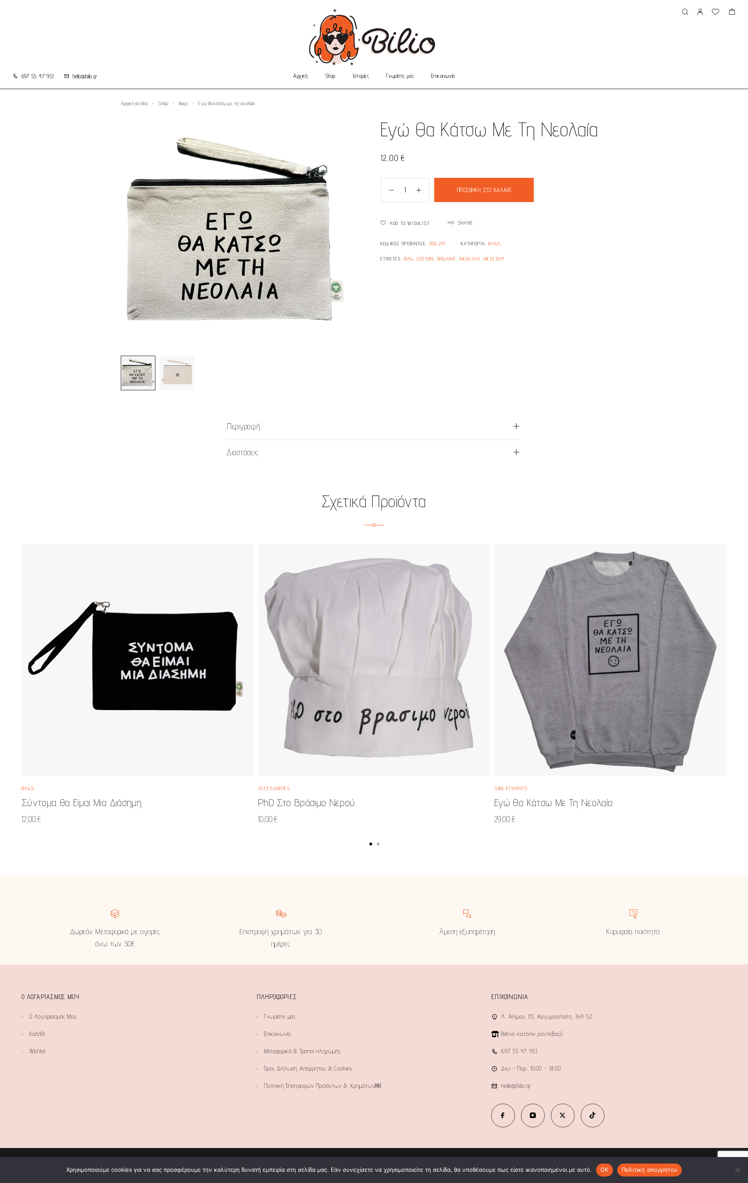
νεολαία (470, 258)
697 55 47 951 (38, 76)
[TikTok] (592, 1115)
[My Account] (700, 12)
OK (604, 1169)
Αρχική (300, 76)
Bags (183, 103)
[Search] (685, 12)
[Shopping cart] (732, 12)
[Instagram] (533, 1115)
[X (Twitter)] (562, 1115)
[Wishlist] (715, 12)
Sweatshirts (511, 788)
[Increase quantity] (422, 190)
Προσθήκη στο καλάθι (484, 189)
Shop (330, 76)
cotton (425, 258)
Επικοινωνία (443, 76)
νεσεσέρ (494, 258)
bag (408, 258)
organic (446, 258)
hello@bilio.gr (85, 76)
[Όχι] (737, 1170)
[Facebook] (503, 1115)
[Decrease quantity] (387, 190)
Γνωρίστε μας (400, 76)
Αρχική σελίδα (134, 103)
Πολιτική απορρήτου (650, 1169)
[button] (370, 843)
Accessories (274, 788)
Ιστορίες (361, 76)
